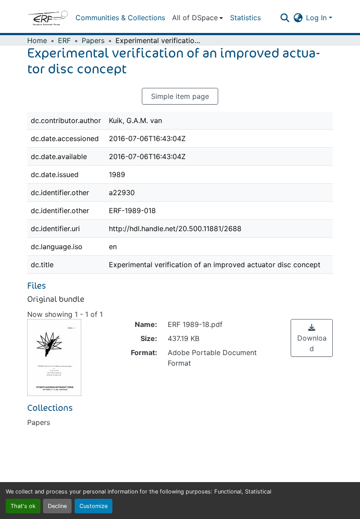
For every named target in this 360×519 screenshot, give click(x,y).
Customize (93, 506)
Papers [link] (93, 40)
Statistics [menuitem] (245, 17)
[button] (47, 17)
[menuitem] (197, 17)
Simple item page (180, 96)
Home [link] (37, 40)
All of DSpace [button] (195, 17)
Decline (57, 506)
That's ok (23, 506)
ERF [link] (64, 40)
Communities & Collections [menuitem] (120, 17)
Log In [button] (317, 17)
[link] (312, 338)
